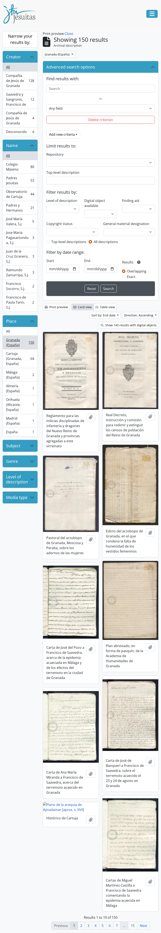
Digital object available (94, 203)
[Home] (21, 14)
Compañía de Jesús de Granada (20, 80)
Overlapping (136, 271)
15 (133, 925)
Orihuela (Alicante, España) (20, 404)
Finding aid (130, 200)
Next (143, 925)
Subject (13, 446)
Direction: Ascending (139, 315)
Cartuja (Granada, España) (20, 358)
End (87, 260)
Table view (107, 307)
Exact (131, 276)
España (20, 433)
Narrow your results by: (20, 39)
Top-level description (62, 172)
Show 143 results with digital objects (130, 325)
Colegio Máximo (20, 167)
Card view (84, 307)
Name (12, 145)
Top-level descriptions (68, 242)
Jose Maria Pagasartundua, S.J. (20, 237)
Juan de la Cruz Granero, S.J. (20, 256)
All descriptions (106, 242)
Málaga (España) (20, 375)
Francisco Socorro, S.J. (20, 286)
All (8, 67)
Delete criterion (100, 119)
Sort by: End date (103, 315)
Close (69, 33)
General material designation (126, 223)
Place (11, 321)
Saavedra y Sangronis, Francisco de (20, 99)
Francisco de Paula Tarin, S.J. (20, 302)
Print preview (58, 307)
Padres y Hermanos (20, 208)
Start (50, 260)
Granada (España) (20, 342)
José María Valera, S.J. (20, 221)
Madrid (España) (20, 421)
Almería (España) (20, 388)
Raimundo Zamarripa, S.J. (20, 272)
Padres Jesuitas (20, 180)
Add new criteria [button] (62, 134)
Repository (55, 154)
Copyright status (59, 223)
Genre (12, 461)
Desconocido (20, 132)
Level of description (17, 479)
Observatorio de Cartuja (20, 194)
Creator (13, 57)
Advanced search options (70, 67)
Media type (16, 497)
